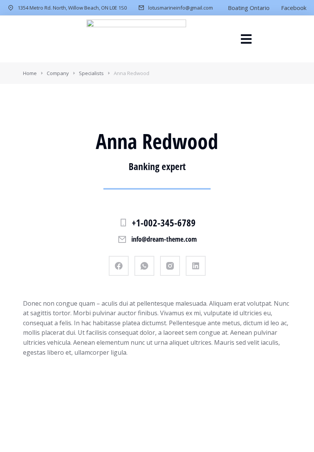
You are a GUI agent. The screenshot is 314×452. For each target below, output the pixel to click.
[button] (246, 39)
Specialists (91, 73)
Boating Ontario (249, 7)
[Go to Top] (298, 436)
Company (58, 73)
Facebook (293, 7)
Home (30, 73)
